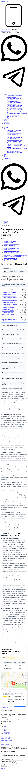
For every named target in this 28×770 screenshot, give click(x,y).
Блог (5, 727)
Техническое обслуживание (11, 241)
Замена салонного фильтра (9, 296)
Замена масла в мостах (8, 305)
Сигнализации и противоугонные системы (15, 255)
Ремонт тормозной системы (11, 252)
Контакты (6, 733)
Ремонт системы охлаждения (11, 251)
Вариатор (22, 271)
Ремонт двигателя (8, 242)
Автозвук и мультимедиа (10, 258)
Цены (5, 729)
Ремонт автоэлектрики (10, 246)
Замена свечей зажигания (8, 302)
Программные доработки (10, 259)
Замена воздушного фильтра (9, 304)
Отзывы (6, 730)
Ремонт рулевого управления (11, 244)
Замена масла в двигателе (8, 290)
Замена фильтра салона (8, 312)
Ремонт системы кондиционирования (14, 256)
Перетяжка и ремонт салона (11, 260)
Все (5, 271)
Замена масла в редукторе (9, 292)
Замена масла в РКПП (8, 311)
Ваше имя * (4, 759)
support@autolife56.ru (6, 740)
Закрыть (3, 768)
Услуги (5, 726)
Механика (12, 271)
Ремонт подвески (8, 249)
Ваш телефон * (5, 761)
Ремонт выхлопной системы (11, 248)
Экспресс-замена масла (8, 314)
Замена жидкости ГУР (8, 307)
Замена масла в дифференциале (10, 309)
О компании (7, 732)
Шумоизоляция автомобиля (11, 253)
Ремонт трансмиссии (9, 245)
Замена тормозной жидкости (9, 300)
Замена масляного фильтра (9, 294)
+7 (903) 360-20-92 (5, 29)
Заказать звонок (5, 744)
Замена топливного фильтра (9, 297)
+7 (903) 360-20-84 (5, 31)
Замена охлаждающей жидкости (10, 316)
